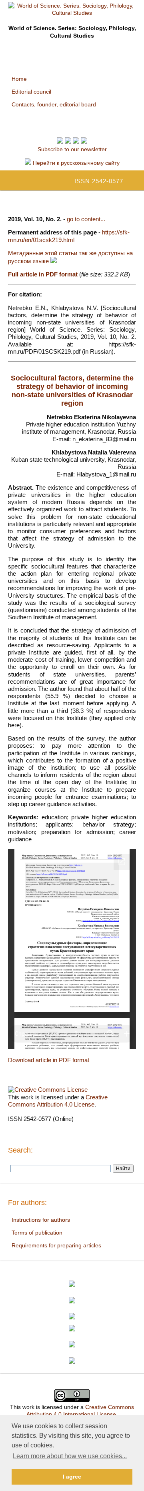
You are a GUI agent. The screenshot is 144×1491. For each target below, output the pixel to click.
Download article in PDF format (48, 1060)
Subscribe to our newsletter (72, 149)
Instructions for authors (41, 1220)
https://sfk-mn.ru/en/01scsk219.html (69, 236)
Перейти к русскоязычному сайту (75, 163)
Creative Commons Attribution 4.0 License (58, 1101)
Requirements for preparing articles (56, 1245)
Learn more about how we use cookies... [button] (70, 1456)
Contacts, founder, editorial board (54, 104)
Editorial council (31, 91)
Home (19, 79)
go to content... (86, 219)
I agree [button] (72, 1476)
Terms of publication (37, 1232)
